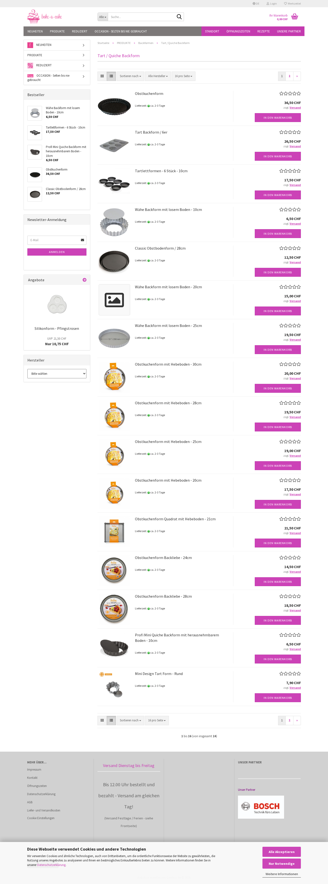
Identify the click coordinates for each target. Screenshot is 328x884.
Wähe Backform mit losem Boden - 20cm (168, 286)
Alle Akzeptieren (282, 852)
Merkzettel (294, 3)
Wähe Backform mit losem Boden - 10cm (168, 209)
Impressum (34, 769)
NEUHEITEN (35, 31)
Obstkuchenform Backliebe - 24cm (163, 557)
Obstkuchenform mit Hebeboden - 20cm (168, 480)
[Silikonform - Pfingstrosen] (57, 304)
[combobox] (130, 76)
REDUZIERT (79, 31)
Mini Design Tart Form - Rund (159, 673)
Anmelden (57, 252)
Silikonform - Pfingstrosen (57, 328)
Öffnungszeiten (238, 31)
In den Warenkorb (278, 117)
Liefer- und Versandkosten (43, 810)
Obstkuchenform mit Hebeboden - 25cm (168, 441)
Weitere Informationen (282, 874)
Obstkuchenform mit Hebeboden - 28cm (168, 402)
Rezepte (263, 31)
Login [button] (273, 3)
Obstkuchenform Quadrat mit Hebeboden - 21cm (175, 518)
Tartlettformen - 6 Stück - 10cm (161, 170)
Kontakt (32, 778)
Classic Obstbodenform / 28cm (160, 248)
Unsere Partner (289, 31)
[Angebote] (84, 280)
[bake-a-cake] (58, 16)
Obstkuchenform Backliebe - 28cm (163, 596)
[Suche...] (179, 17)
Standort (212, 31)
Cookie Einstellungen (41, 818)
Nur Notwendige (282, 863)
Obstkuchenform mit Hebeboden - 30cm (168, 364)
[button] (256, 3)
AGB (29, 802)
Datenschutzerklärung (51, 865)
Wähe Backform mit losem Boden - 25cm (168, 325)
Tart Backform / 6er (151, 132)
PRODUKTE (57, 31)
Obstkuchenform (149, 93)
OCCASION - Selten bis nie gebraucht (121, 31)
